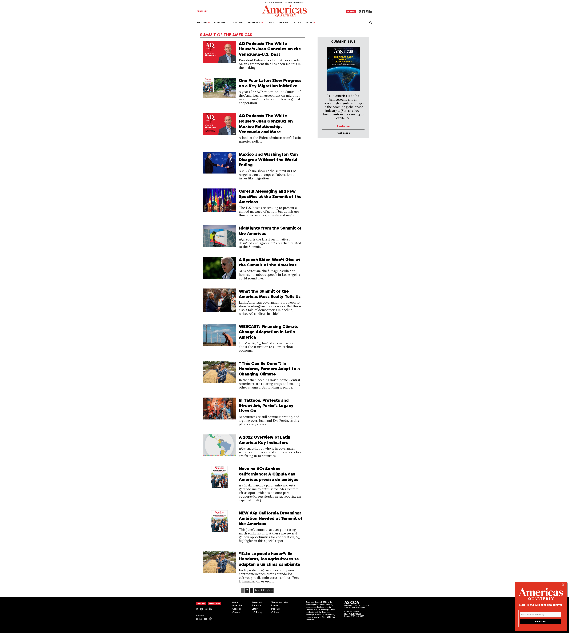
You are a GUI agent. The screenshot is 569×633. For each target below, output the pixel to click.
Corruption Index (279, 602)
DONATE (351, 12)
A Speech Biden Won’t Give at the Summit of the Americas (269, 262)
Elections (238, 23)
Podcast (283, 23)
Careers (236, 612)
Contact (236, 609)
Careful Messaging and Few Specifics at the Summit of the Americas (270, 196)
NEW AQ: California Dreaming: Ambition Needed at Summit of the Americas (270, 518)
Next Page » (264, 590)
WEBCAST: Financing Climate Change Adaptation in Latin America (269, 332)
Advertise (237, 605)
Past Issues (343, 132)
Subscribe (214, 603)
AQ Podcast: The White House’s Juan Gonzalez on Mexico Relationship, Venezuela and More (266, 123)
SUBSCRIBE (202, 11)
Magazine (257, 602)
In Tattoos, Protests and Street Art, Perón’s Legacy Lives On (266, 406)
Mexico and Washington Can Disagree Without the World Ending (268, 160)
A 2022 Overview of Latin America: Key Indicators (264, 439)
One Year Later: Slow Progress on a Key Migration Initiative (270, 83)
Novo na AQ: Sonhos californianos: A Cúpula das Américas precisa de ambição (269, 474)
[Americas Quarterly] (284, 11)
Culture (297, 23)
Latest (255, 609)
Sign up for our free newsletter (540, 605)
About (235, 602)
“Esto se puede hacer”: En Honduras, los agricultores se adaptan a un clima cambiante (269, 559)
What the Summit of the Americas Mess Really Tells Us (270, 293)
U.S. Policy (257, 612)
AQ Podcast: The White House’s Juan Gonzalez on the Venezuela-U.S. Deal (270, 49)
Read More (343, 126)
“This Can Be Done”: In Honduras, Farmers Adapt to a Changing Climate (269, 369)
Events (271, 23)
